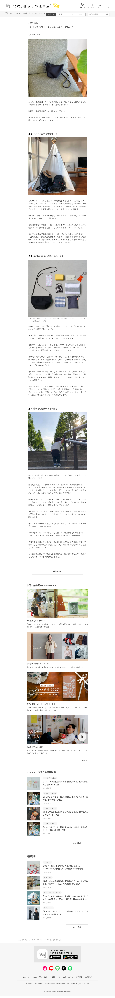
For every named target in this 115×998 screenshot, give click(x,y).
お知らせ (26, 977)
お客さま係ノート (35, 23)
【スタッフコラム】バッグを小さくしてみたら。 (52, 27)
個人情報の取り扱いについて (78, 983)
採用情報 (38, 983)
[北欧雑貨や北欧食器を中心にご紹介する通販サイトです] (32, 5)
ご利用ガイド (55, 977)
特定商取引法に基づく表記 (55, 983)
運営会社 (29, 983)
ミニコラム (25, 940)
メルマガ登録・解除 (40, 977)
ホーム (17, 940)
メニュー (108, 7)
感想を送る (57, 571)
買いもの (82, 7)
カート (100, 7)
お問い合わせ (68, 977)
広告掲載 (79, 977)
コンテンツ (91, 7)
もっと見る (77, 843)
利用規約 (88, 977)
